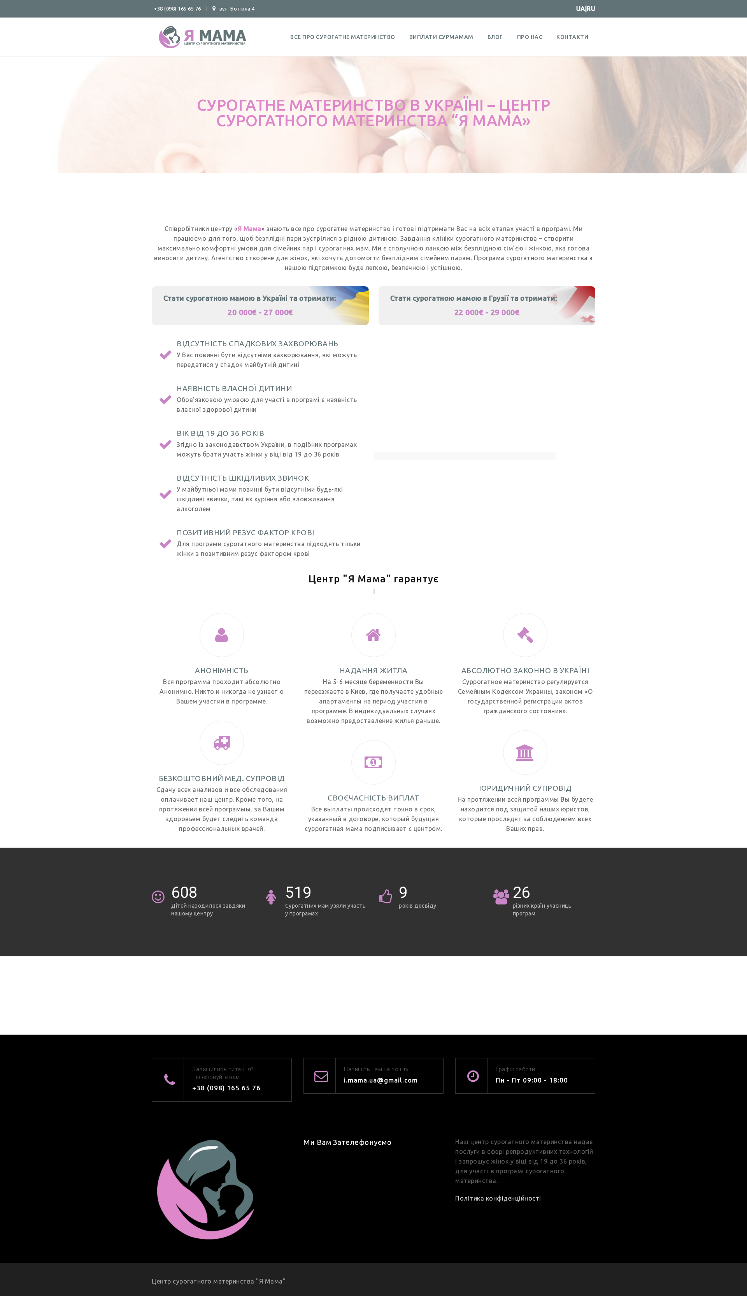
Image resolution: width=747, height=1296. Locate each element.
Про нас (530, 37)
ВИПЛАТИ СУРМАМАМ (441, 37)
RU (591, 8)
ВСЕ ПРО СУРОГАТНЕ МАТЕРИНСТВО (342, 37)
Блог (495, 37)
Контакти (572, 37)
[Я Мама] (200, 37)
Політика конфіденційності (498, 1198)
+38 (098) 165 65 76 (177, 8)
